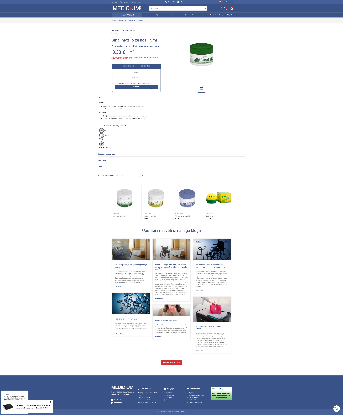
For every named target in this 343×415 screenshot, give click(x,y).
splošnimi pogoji (145, 83)
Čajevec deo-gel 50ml (119, 216)
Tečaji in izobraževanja (216, 15)
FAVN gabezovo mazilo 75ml (183, 216)
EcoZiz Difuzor (210, 216)
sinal (141, 176)
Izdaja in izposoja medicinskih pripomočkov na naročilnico (172, 15)
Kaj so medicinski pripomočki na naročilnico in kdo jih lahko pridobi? (210, 266)
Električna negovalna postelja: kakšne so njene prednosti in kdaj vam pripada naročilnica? (171, 267)
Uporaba (101, 167)
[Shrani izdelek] (136, 191)
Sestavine (102, 160)
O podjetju (114, 2)
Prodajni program (127, 15)
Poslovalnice (124, 2)
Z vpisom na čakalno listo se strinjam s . (133, 83)
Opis (99, 98)
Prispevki (229, 15)
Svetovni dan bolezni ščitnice (167, 321)
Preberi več (136, 217)
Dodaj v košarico (230, 217)
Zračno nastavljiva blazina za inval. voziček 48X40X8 (32, 408)
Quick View (136, 187)
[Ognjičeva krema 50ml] (156, 198)
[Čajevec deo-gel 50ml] (125, 198)
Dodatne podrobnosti (106, 154)
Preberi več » (118, 287)
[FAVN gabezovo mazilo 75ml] (187, 198)
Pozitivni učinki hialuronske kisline (129, 319)
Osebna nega (126, 176)
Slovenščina (225, 2)
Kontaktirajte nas (136, 2)
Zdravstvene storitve (198, 15)
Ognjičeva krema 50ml (150, 216)
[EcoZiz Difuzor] (218, 198)
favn (138, 176)
